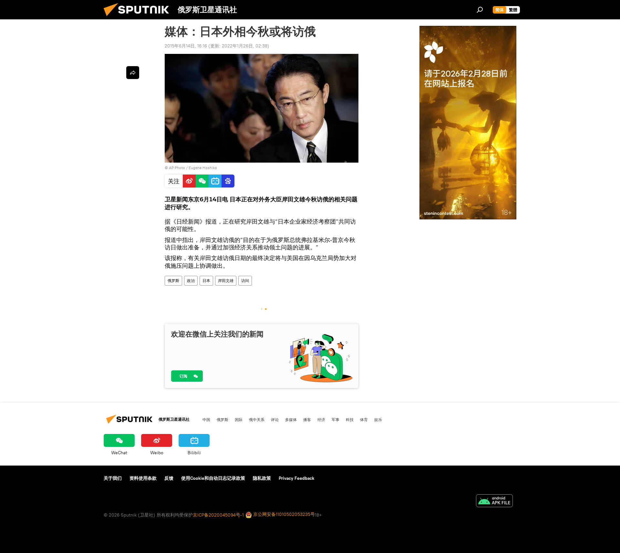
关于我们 (113, 478)
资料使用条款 (143, 478)
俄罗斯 (173, 280)
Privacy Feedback (296, 478)
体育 (364, 419)
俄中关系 (256, 419)
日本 (206, 280)
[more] (132, 72)
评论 (275, 419)
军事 (335, 419)
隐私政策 (262, 478)
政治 (191, 280)
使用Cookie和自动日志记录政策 (213, 478)
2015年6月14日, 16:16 (186, 46)
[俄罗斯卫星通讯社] (139, 18)
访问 (245, 280)
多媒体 (291, 419)
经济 (321, 419)
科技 (350, 419)
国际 (239, 419)
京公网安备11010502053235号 (283, 514)
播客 (307, 419)
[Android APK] (494, 501)
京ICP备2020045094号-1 (218, 515)
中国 (206, 419)
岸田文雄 (225, 280)
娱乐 (378, 419)
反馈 (168, 478)
